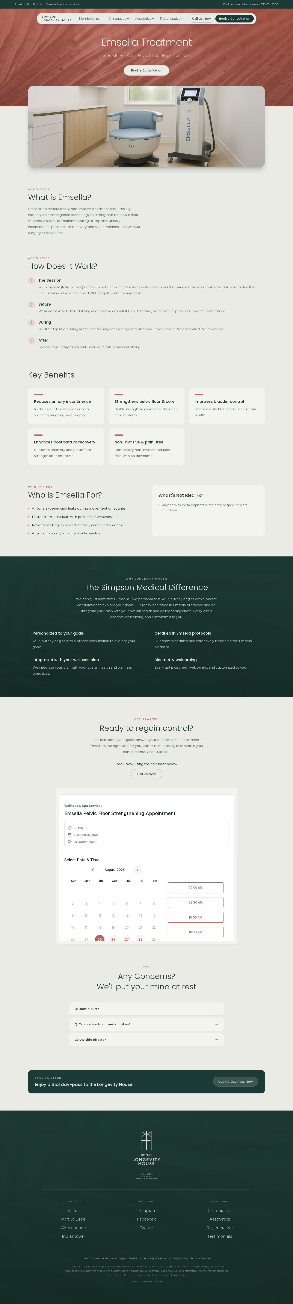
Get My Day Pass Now (235, 1082)
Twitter (146, 1227)
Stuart (18, 4)
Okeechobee (54, 4)
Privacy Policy (179, 1258)
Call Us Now (201, 19)
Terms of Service (200, 1258)
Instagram (146, 1210)
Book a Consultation (234, 19)
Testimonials (219, 1236)
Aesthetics (143, 19)
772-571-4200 (270, 4)
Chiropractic (117, 19)
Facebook (146, 1219)
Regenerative (170, 19)
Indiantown (73, 4)
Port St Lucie (34, 4)
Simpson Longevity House (57, 18)
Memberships (89, 19)
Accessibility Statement (154, 1258)
